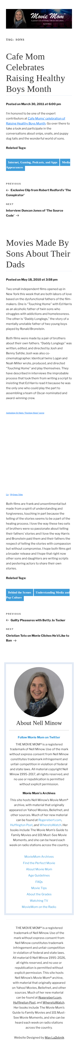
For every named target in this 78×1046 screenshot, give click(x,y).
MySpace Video (16, 494)
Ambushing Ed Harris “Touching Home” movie (25, 413)
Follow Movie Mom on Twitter (39, 737)
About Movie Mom (39, 869)
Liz (7, 494)
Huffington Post (21, 825)
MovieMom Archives (39, 856)
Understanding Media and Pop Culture (38, 595)
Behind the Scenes (19, 592)
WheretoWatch (50, 825)
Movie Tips (39, 888)
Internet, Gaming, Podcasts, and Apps (32, 162)
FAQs (39, 882)
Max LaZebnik (54, 1037)
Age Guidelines (39, 875)
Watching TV (39, 900)
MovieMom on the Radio (39, 907)
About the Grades (39, 894)
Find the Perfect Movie (39, 863)
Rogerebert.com (49, 820)
